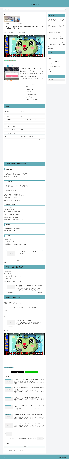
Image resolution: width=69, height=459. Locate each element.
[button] (65, 9)
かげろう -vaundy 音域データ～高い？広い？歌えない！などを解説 (56, 26)
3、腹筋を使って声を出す (33, 94)
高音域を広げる (30, 89)
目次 (31, 84)
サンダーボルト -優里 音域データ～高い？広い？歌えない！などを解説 (56, 37)
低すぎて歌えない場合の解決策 (32, 99)
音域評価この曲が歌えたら (31, 101)
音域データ (28, 86)
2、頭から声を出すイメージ (33, 92)
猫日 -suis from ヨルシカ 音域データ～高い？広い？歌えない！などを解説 (56, 20)
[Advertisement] (24, 151)
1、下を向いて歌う (31, 91)
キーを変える (29, 97)
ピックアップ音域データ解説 (9, 367)
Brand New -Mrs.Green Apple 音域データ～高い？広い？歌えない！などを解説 (56, 44)
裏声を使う (29, 96)
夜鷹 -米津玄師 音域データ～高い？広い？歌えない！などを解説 (56, 32)
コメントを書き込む (24, 447)
